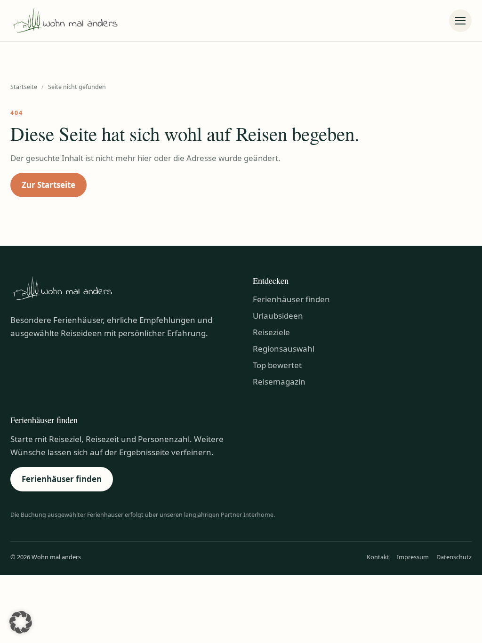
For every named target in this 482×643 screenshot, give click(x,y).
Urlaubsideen (278, 315)
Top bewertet (277, 365)
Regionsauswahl (283, 348)
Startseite (23, 87)
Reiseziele (271, 332)
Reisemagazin (279, 381)
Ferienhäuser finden (291, 299)
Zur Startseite (48, 184)
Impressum (413, 557)
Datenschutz (454, 557)
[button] (20, 622)
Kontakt (378, 557)
